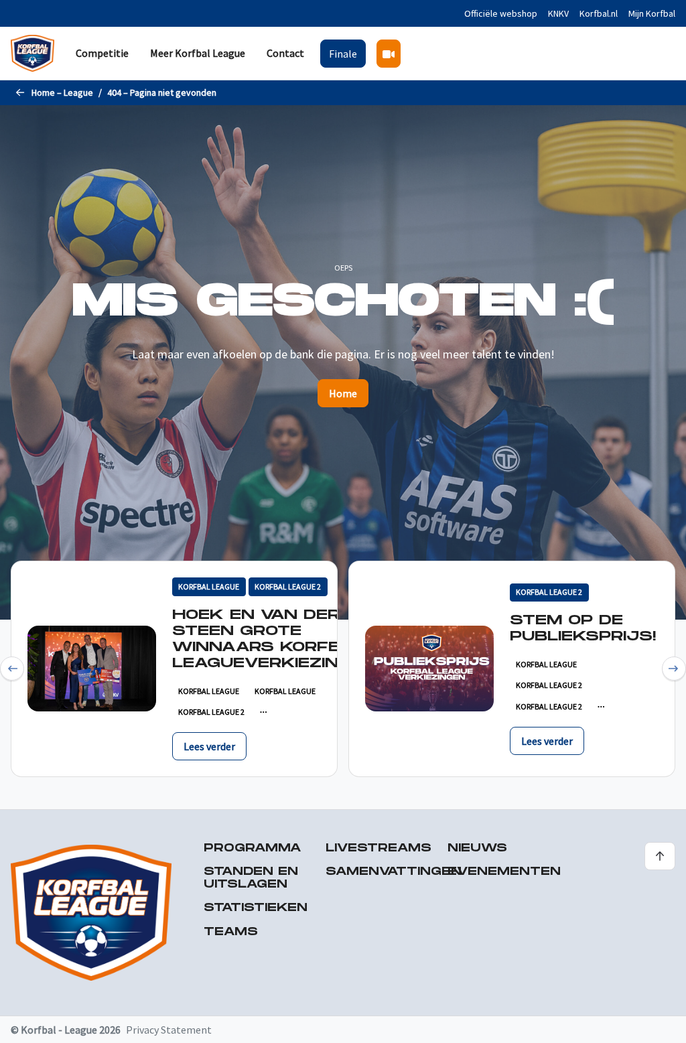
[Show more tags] (263, 712)
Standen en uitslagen (251, 878)
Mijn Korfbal (651, 13)
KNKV (558, 13)
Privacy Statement (169, 1029)
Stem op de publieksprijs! (583, 628)
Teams (231, 932)
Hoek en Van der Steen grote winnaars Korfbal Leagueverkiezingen (274, 639)
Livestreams (378, 848)
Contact (285, 53)
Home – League (62, 92)
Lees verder (209, 746)
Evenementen (504, 871)
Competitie (102, 53)
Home (343, 393)
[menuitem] (102, 53)
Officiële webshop (500, 13)
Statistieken (255, 908)
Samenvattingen (394, 871)
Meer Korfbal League (197, 53)
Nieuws (477, 848)
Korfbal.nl (598, 13)
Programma (252, 848)
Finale (343, 53)
